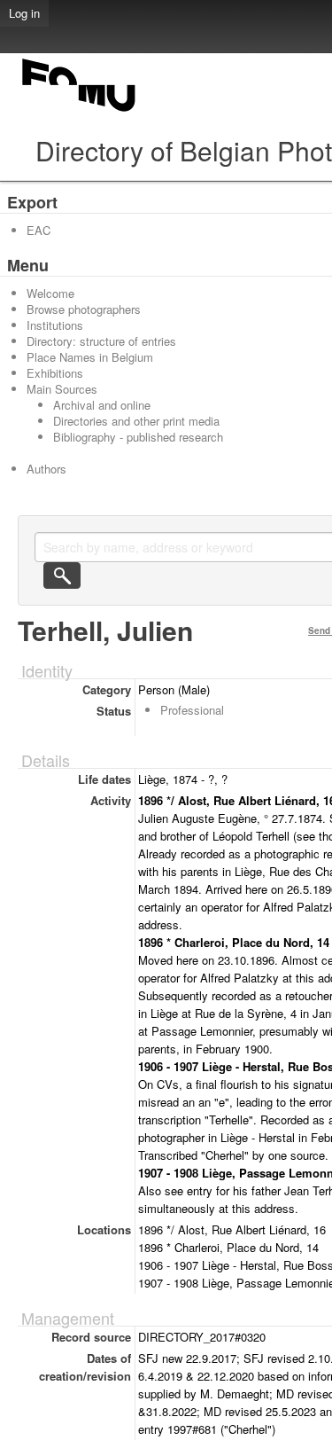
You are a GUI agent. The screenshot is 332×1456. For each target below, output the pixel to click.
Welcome (50, 293)
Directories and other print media (136, 420)
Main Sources (62, 388)
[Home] (80, 111)
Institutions (55, 325)
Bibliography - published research (138, 436)
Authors (46, 468)
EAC (38, 230)
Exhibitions (55, 372)
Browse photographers (84, 309)
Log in (24, 12)
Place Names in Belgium (90, 356)
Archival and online (102, 404)
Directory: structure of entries (101, 341)
